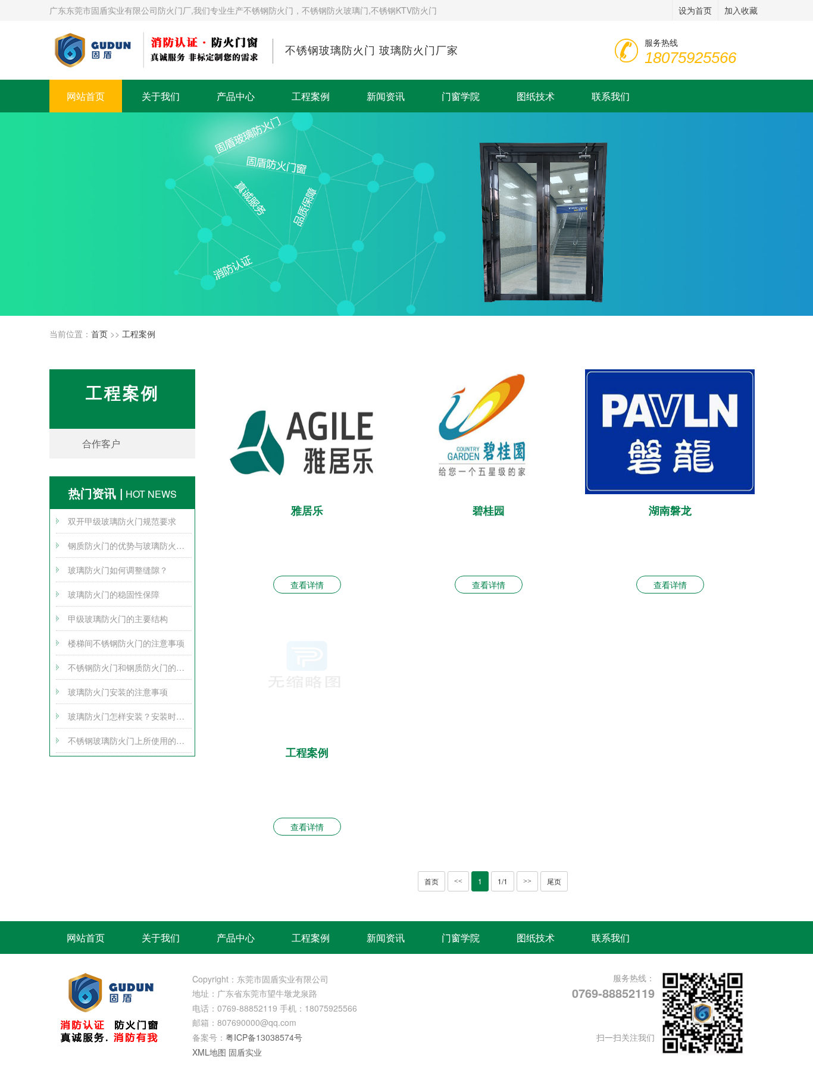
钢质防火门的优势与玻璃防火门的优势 (130, 545)
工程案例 (311, 96)
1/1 (503, 881)
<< (458, 881)
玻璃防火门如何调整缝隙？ (118, 570)
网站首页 (86, 96)
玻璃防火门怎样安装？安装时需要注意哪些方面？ (130, 716)
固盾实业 (245, 1052)
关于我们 (161, 96)
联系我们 (611, 96)
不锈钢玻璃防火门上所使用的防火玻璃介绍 (130, 740)
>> (527, 881)
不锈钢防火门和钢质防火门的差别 (130, 667)
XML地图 (209, 1052)
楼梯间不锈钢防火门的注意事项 (126, 643)
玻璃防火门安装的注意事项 (118, 692)
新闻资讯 (386, 96)
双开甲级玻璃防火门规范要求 (122, 521)
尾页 (554, 881)
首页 (99, 334)
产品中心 (236, 96)
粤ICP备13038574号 (264, 1037)
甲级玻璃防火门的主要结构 (118, 618)
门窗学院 (461, 96)
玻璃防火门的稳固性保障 (114, 594)
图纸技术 (536, 96)
